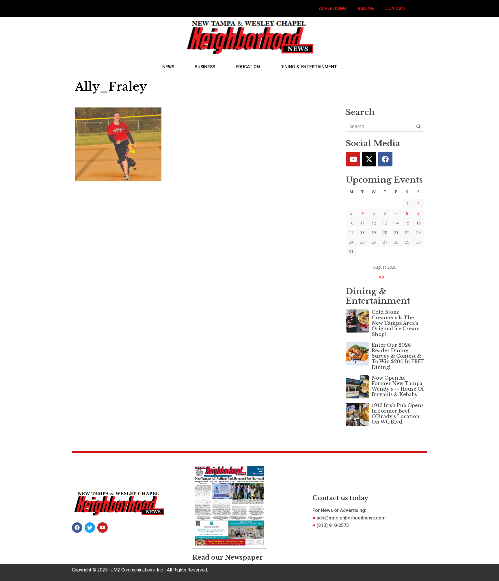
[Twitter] (369, 159)
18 (362, 232)
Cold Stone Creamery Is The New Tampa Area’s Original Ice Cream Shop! (396, 323)
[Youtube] (353, 159)
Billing (366, 8)
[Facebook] (385, 159)
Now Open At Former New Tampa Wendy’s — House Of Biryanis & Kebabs (398, 386)
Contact (395, 8)
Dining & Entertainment (308, 66)
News (168, 66)
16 (418, 223)
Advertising (332, 8)
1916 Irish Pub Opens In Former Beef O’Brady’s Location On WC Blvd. (398, 413)
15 (407, 223)
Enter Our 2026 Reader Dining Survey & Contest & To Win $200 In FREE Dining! (398, 356)
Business (205, 66)
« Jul (382, 276)
